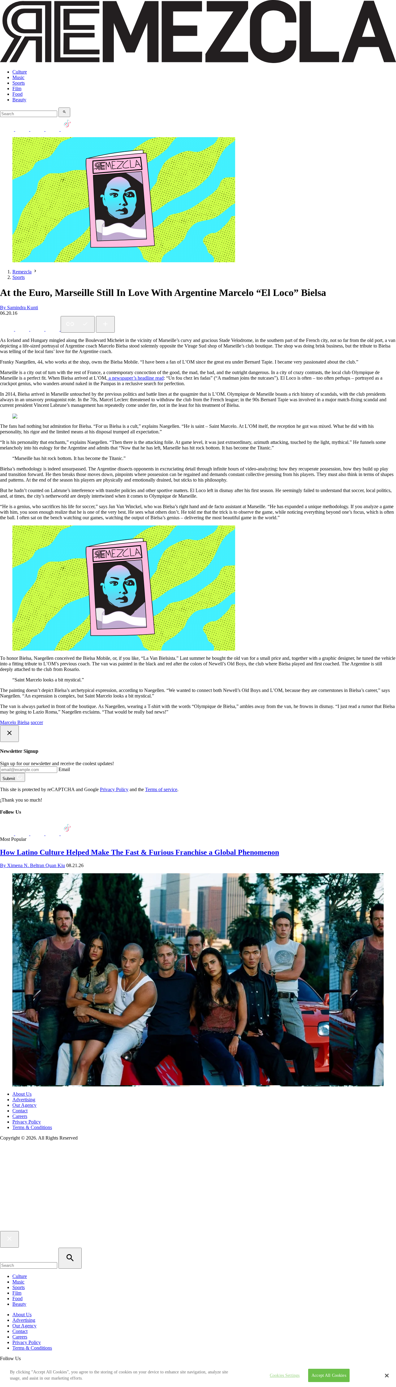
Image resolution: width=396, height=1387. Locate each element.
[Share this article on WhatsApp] (7, 329)
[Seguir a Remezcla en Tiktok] (68, 129)
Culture (19, 71)
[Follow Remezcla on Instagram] (37, 129)
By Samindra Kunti (19, 307)
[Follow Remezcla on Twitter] (22, 833)
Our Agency (24, 1105)
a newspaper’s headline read (135, 378)
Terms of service (161, 789)
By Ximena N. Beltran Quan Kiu (32, 865)
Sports (18, 83)
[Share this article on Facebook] (22, 329)
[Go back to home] (198, 1228)
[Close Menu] (9, 1239)
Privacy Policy (114, 789)
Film (16, 88)
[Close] (387, 1375)
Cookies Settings (284, 1375)
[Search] (64, 112)
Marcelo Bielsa (14, 722)
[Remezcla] (198, 61)
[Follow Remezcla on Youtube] (53, 833)
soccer (37, 722)
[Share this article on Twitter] (37, 329)
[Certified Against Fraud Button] (22, 1163)
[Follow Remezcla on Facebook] (7, 129)
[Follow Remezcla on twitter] (22, 129)
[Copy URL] (78, 324)
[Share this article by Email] (53, 329)
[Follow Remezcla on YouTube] (53, 129)
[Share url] (105, 324)
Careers (19, 1116)
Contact (20, 1110)
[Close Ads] (9, 733)
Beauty (19, 99)
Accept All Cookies (329, 1375)
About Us (22, 1094)
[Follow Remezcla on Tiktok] (68, 833)
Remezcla (22, 271)
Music (18, 77)
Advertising (23, 1099)
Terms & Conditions (32, 1127)
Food (17, 94)
